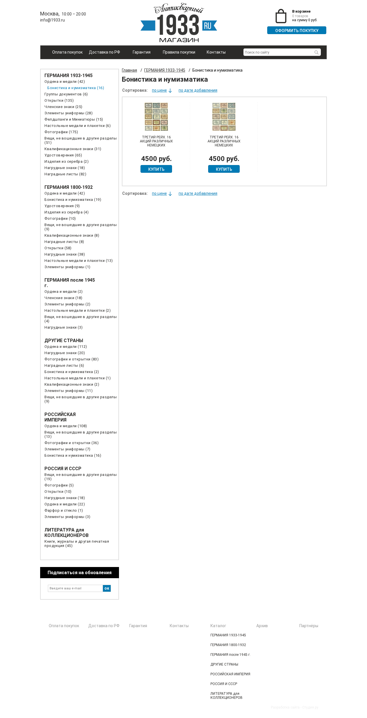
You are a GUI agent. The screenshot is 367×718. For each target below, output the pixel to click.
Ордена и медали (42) (64, 81)
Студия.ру (310, 707)
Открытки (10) (58, 491)
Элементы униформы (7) (67, 449)
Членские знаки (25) (63, 107)
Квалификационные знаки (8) (71, 235)
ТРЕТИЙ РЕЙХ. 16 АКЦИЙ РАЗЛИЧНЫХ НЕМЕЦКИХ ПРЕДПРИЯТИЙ (156, 143)
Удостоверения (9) (62, 206)
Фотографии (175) (61, 132)
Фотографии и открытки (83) (71, 359)
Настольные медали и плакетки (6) (77, 125)
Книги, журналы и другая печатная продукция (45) (76, 543)
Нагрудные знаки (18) (64, 168)
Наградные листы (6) (64, 365)
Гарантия (142, 52)
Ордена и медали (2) (63, 291)
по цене (159, 90)
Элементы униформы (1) (67, 267)
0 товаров (300, 16)
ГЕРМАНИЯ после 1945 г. (230, 655)
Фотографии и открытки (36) (71, 443)
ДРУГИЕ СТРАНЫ (63, 340)
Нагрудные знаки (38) (64, 254)
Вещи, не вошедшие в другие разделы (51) (80, 140)
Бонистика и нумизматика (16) (75, 88)
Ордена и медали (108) (65, 426)
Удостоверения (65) (63, 155)
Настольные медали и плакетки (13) (78, 260)
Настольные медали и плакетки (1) (77, 378)
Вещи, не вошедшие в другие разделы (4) (80, 319)
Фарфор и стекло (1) (63, 510)
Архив (262, 625)
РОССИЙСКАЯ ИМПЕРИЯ (60, 417)
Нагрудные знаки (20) (64, 353)
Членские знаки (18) (63, 298)
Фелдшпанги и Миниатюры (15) (73, 119)
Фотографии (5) (59, 485)
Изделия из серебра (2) (66, 161)
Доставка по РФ (104, 52)
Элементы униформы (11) (68, 391)
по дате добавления (198, 90)
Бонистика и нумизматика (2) (71, 372)
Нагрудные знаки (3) (63, 327)
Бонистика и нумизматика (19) (72, 199)
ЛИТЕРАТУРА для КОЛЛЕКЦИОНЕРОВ (66, 532)
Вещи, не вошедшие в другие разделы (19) (80, 476)
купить (156, 169)
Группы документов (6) (66, 94)
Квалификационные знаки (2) (71, 384)
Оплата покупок (67, 52)
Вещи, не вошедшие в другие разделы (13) (80, 434)
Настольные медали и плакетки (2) (77, 310)
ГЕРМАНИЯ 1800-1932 (68, 187)
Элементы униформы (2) (67, 304)
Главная (129, 70)
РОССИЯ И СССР (62, 468)
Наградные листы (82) (65, 174)
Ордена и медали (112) (65, 346)
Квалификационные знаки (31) (72, 149)
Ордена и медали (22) (64, 504)
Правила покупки (179, 52)
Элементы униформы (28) (68, 113)
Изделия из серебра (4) (66, 212)
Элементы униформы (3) (67, 517)
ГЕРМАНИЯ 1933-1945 (68, 75)
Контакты (216, 52)
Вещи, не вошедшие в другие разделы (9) (80, 227)
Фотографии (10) (60, 218)
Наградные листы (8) (64, 242)
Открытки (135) (59, 100)
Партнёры (308, 625)
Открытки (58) (58, 248)
